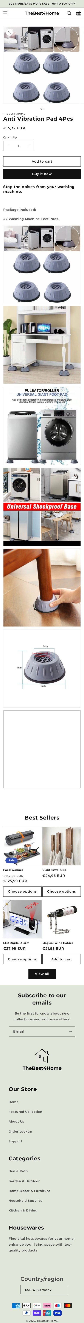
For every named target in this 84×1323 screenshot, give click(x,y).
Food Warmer (13, 869)
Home (14, 1102)
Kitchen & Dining (23, 1210)
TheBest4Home (47, 1320)
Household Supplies (25, 1201)
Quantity (10, 137)
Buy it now (42, 174)
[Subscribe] (70, 1031)
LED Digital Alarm (16, 943)
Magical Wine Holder (57, 943)
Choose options (22, 891)
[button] (5, 13)
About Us (16, 1121)
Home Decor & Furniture (29, 1191)
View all (42, 974)
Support (15, 1141)
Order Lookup (20, 1131)
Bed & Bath (18, 1171)
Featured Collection (25, 1112)
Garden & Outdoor (24, 1181)
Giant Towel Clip (54, 869)
